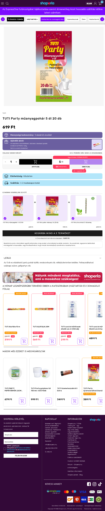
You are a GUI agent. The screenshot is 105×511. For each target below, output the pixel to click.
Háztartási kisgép (95, 19)
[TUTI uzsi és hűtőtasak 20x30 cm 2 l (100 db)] (72, 308)
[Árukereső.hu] (98, 499)
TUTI (4, 113)
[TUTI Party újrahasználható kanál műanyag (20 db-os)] (94, 372)
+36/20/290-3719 (51, 448)
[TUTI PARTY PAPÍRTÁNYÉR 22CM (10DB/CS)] (15, 372)
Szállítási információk (75, 471)
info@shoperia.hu (51, 444)
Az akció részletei (11, 332)
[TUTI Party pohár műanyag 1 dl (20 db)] (52, 206)
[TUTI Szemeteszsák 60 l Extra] (67, 372)
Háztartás (32, 19)
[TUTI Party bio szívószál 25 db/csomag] (86, 206)
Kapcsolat (48, 441)
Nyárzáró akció (38, 332)
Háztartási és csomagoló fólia (52, 19)
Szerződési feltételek (58, 506)
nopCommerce (96, 509)
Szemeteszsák (72, 19)
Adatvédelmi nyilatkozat (75, 506)
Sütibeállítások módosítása (93, 506)
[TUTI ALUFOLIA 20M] (44, 308)
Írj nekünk (48, 452)
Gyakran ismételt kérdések (76, 461)
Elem (84, 19)
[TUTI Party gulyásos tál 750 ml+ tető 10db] (41, 372)
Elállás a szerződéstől (74, 457)
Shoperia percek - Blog (75, 475)
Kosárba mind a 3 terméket (52, 233)
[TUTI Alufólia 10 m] (16, 308)
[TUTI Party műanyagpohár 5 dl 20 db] (18, 206)
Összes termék (16, 19)
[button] (3, 19)
